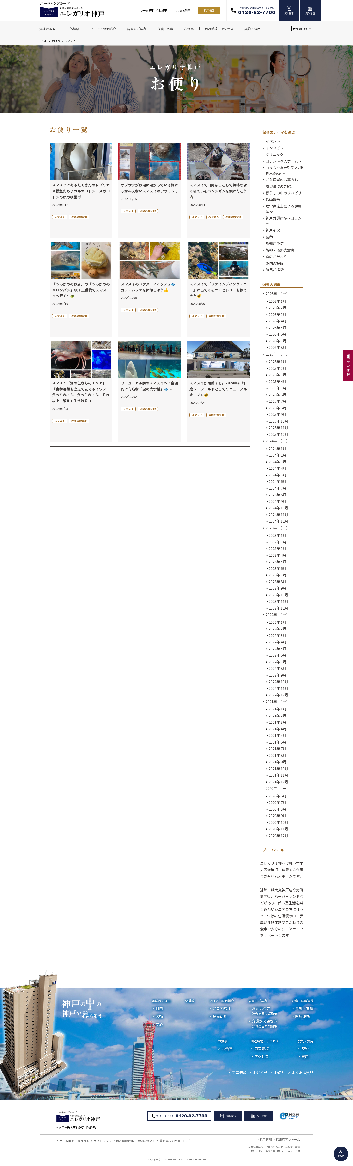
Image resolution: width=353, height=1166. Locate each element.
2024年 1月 (277, 448)
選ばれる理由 (161, 1001)
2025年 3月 (277, 374)
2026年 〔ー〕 (278, 293)
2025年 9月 (277, 414)
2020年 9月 (277, 815)
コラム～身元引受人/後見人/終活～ (284, 170)
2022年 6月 (277, 655)
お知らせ (260, 1072)
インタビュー (276, 147)
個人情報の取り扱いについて (135, 1141)
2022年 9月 (277, 675)
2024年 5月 (277, 474)
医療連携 (302, 1016)
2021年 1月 (277, 708)
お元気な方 (264, 1010)
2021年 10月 (278, 768)
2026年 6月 (277, 334)
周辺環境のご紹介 (280, 186)
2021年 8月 (277, 755)
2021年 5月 (277, 735)
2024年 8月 (277, 494)
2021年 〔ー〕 (278, 701)
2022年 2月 (277, 628)
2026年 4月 (277, 320)
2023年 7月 (277, 574)
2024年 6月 (277, 481)
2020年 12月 (278, 835)
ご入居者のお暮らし (282, 179)
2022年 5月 (277, 648)
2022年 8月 (277, 668)
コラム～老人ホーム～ (284, 161)
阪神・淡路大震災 (280, 250)
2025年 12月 (278, 434)
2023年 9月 (277, 588)
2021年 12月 (278, 781)
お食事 (222, 1041)
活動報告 (273, 199)
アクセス (261, 1056)
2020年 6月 (277, 795)
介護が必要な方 (264, 1023)
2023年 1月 (277, 535)
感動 (159, 1016)
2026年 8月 (277, 347)
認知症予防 (275, 243)
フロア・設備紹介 (221, 1001)
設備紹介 (220, 1016)
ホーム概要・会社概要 (153, 10)
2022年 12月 (278, 694)
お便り (56, 41)
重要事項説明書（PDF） (175, 1141)
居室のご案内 (257, 1001)
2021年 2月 (277, 715)
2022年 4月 (277, 641)
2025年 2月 (277, 368)
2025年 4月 (277, 381)
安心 (159, 1024)
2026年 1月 (277, 301)
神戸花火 (273, 230)
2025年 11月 (278, 427)
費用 (305, 1056)
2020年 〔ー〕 (278, 788)
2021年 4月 (277, 728)
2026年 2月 (277, 307)
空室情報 (239, 1072)
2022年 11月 (278, 688)
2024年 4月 (277, 468)
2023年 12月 (278, 608)
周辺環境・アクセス (265, 1041)
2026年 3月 (277, 314)
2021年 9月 (277, 761)
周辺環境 (261, 1048)
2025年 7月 (277, 401)
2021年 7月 (277, 748)
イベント (273, 141)
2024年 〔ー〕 (278, 440)
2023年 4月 (277, 555)
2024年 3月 (277, 461)
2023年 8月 (277, 581)
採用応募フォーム (288, 1139)
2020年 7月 (277, 802)
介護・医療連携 (302, 1001)
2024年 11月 (278, 514)
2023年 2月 (277, 541)
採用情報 (209, 10)
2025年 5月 (277, 387)
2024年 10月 (278, 507)
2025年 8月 (277, 407)
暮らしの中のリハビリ (284, 192)
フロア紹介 (222, 1008)
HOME (43, 41)
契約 (305, 1048)
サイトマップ (103, 1141)
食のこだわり (276, 256)
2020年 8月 (277, 809)
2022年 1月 (277, 622)
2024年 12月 (278, 521)
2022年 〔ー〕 (278, 614)
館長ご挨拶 (275, 269)
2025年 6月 (277, 394)
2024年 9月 (277, 501)
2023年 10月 (278, 594)
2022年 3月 (277, 635)
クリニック (275, 154)
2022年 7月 (277, 661)
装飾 (269, 236)
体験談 (190, 1001)
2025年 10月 (278, 421)
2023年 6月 (277, 568)
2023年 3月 (277, 548)
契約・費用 (305, 1041)
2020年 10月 (278, 822)
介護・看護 (304, 1008)
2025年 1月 (277, 361)
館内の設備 (275, 263)
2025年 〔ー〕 (278, 354)
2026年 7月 (277, 340)
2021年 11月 (278, 774)
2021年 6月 (277, 742)
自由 (159, 1008)
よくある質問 (182, 10)
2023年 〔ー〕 (278, 527)
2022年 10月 (278, 681)
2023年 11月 (278, 601)
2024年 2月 (277, 454)
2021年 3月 (277, 722)
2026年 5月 (277, 327)
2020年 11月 (278, 828)
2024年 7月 (277, 488)
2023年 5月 (277, 561)
